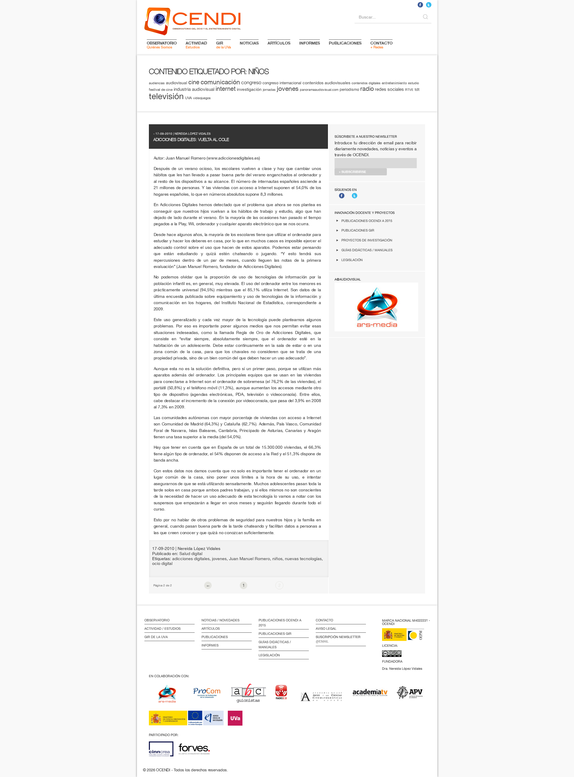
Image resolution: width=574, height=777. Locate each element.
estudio (413, 83)
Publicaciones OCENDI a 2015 (366, 221)
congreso (251, 82)
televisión (166, 96)
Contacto (324, 620)
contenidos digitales (366, 83)
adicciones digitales (191, 558)
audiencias (157, 83)
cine (193, 82)
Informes (210, 645)
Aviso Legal (326, 628)
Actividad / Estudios (162, 628)
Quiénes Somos (162, 45)
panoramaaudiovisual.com (319, 89)
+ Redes (381, 45)
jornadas (269, 89)
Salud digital (190, 553)
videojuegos (202, 98)
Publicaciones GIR (357, 230)
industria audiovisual (194, 89)
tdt (417, 89)
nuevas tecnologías (303, 558)
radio (367, 88)
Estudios (196, 45)
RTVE (409, 89)
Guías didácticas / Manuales (367, 250)
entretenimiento (394, 83)
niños (277, 558)
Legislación (352, 260)
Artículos (210, 628)
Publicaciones (214, 637)
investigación (249, 89)
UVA (188, 98)
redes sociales (389, 89)
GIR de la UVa (156, 637)
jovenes (288, 88)
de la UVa (223, 45)
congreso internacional (281, 83)
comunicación (220, 82)
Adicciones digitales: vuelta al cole (191, 139)
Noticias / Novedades (220, 620)
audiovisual (176, 82)
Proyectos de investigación (366, 240)
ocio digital (162, 563)
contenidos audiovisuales (326, 82)
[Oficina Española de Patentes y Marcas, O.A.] (407, 638)
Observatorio (157, 620)
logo (192, 20)
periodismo (349, 89)
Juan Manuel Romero (249, 558)
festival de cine (160, 89)
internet (226, 88)
